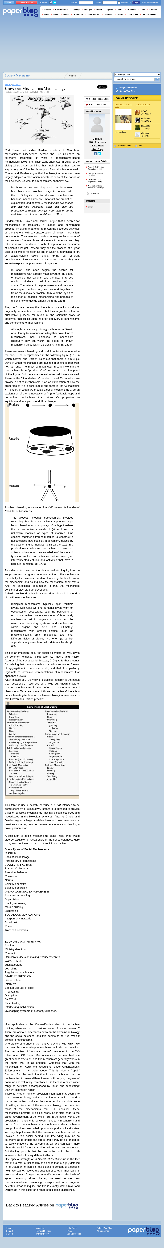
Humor (120, 14)
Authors (72, 76)
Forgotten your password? (151, 2)
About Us (40, 1228)
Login (136, 3)
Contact (9, 1231)
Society (90, 206)
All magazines (103, 1231)
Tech (143, 10)
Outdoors (108, 14)
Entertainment (61, 10)
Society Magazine (17, 75)
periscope (145, 118)
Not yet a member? (128, 88)
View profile (97, 145)
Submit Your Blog (127, 91)
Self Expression (150, 14)
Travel (120, 10)
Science (153, 10)
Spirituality (78, 14)
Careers (9, 1234)
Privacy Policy (42, 1234)
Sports (110, 10)
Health (99, 10)
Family (66, 14)
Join (140, 146)
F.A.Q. (69, 1231)
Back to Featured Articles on (30, 1205)
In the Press (72, 1228)
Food (46, 14)
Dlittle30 (36, 92)
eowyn (144, 111)
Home (9, 2)
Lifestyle (88, 10)
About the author (125, 146)
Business (131, 10)
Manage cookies (74, 1234)
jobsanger (145, 126)
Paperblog (20, 12)
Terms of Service (43, 1231)
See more (94, 193)
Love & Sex (133, 14)
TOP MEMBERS (143, 104)
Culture (47, 10)
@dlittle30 (44, 92)
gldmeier (145, 133)
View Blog (97, 149)
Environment (93, 14)
